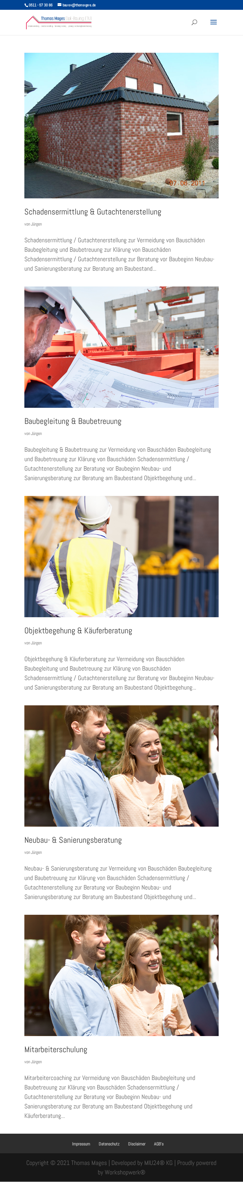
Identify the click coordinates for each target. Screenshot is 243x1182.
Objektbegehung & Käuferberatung (78, 630)
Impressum (81, 1144)
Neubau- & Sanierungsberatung (73, 840)
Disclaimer (137, 1144)
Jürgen (36, 224)
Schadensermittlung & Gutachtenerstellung (92, 212)
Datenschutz (109, 1144)
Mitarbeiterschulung (55, 1049)
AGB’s (159, 1144)
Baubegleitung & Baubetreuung (73, 421)
